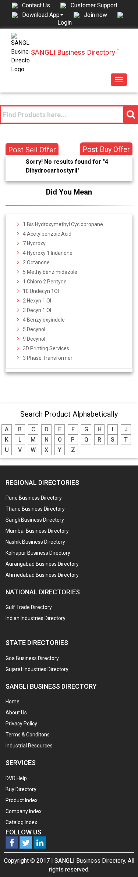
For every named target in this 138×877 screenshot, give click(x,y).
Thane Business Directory (35, 509)
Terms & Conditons (28, 735)
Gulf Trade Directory (29, 607)
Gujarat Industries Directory (37, 669)
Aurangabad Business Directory (42, 564)
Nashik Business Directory (35, 542)
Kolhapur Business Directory (38, 553)
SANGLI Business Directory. (90, 860)
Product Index (22, 800)
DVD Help (16, 778)
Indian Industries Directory (36, 618)
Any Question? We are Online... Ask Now (121, 859)
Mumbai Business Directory (37, 531)
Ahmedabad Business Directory (42, 575)
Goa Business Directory (32, 658)
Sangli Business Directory (35, 520)
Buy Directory (21, 789)
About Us (16, 712)
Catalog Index (21, 822)
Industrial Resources (29, 746)
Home (13, 701)
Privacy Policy (21, 723)
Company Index (24, 811)
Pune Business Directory (34, 498)
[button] (42, 14)
